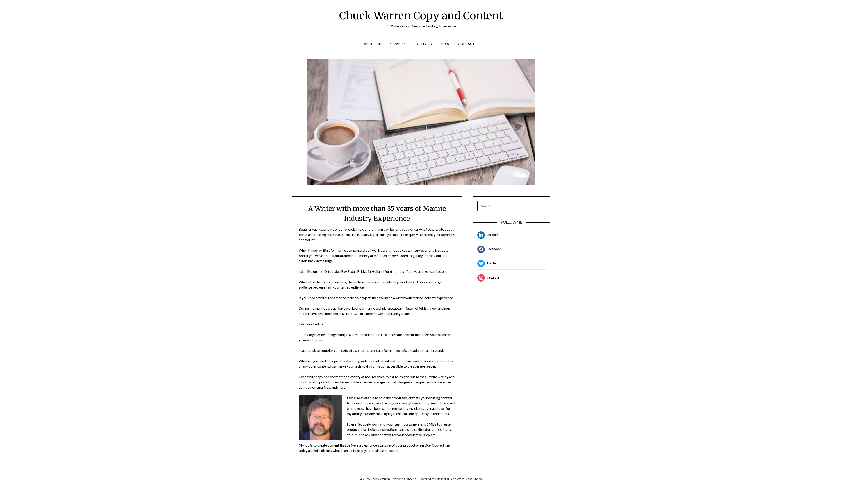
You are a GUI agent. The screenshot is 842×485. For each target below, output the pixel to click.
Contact (466, 44)
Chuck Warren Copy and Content (421, 15)
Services (398, 44)
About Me (373, 44)
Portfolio (423, 44)
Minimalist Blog (445, 479)
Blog (445, 44)
